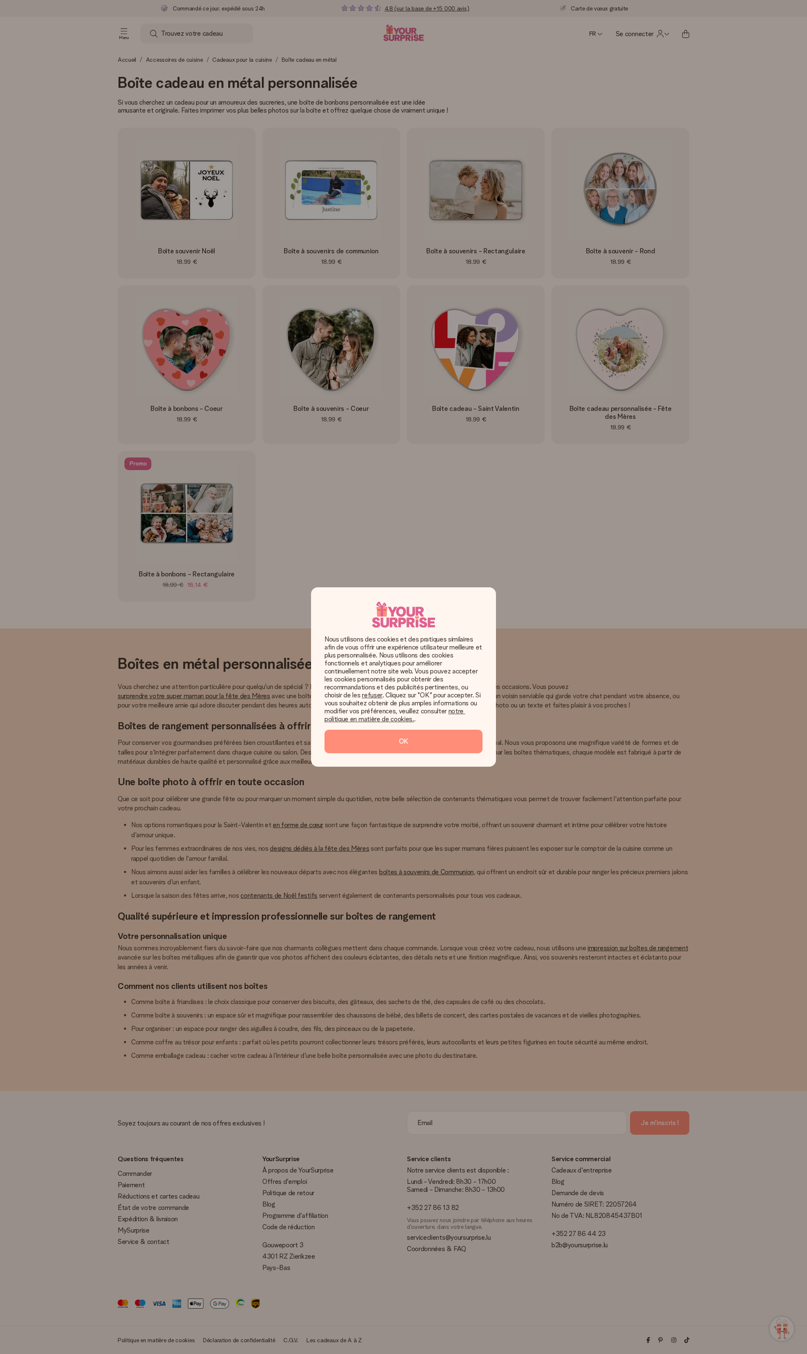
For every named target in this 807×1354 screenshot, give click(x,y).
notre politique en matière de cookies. (394, 715)
